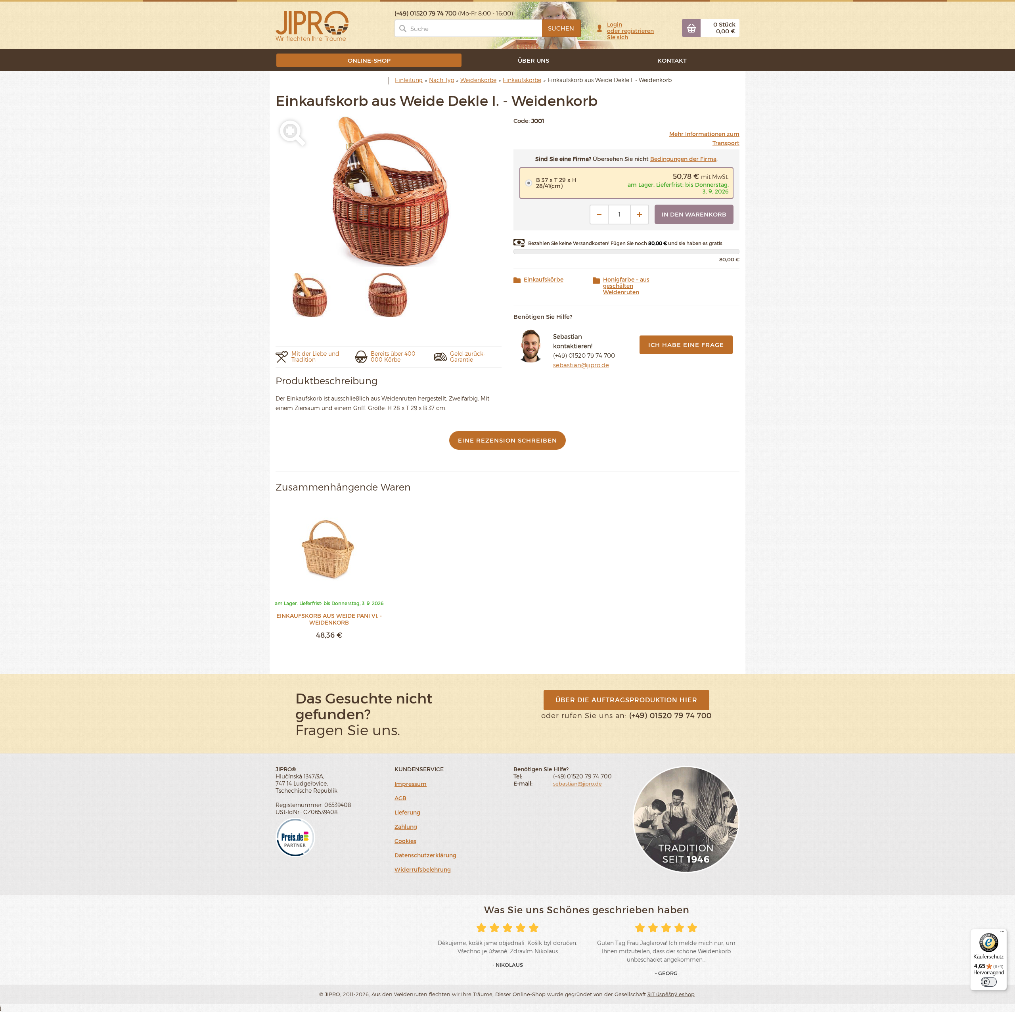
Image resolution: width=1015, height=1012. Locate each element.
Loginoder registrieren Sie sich (630, 30)
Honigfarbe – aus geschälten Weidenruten (626, 285)
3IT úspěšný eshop (671, 994)
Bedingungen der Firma (683, 158)
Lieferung (407, 812)
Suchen (561, 28)
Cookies (405, 841)
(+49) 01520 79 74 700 (584, 355)
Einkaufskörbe (543, 279)
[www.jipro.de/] (312, 25)
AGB (400, 798)
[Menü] (1002, 933)
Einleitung (409, 80)
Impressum (411, 783)
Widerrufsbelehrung (423, 869)
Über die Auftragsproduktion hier (626, 699)
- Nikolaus (507, 965)
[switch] (989, 982)
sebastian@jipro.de (581, 364)
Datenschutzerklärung (425, 855)
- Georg (666, 973)
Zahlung (406, 826)
